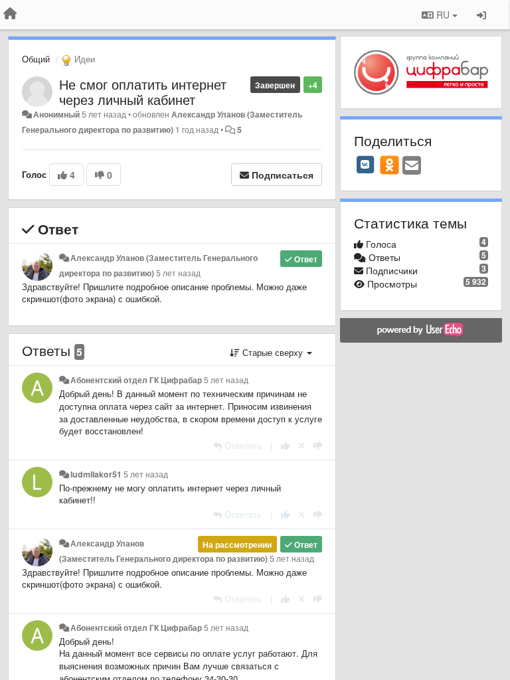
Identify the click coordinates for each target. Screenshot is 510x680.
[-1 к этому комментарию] (317, 445)
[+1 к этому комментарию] (285, 445)
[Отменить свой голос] (301, 445)
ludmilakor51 (96, 474)
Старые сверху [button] (272, 352)
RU (443, 14)
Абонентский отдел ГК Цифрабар (136, 380)
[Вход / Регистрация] (481, 14)
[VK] (365, 165)
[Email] (411, 166)
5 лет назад (178, 273)
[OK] (389, 165)
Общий (36, 58)
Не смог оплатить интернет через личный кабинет (142, 91)
